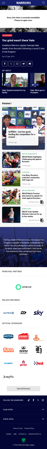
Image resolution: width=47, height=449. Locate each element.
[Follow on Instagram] (43, 400)
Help (15, 434)
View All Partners (23, 388)
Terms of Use (17, 428)
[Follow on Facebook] (33, 400)
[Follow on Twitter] (38, 400)
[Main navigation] (3, 2)
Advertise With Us (34, 434)
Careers (8, 434)
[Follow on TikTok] (29, 400)
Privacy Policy (29, 428)
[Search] (43, 2)
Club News (7, 35)
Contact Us (22, 434)
